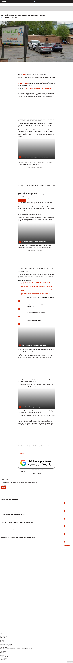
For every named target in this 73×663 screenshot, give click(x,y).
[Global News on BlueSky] (60, 632)
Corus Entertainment (4, 658)
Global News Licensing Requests (7, 645)
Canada (2, 12)
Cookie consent (3, 647)
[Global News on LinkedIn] (8, 632)
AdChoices (70, 662)
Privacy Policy (34, 203)
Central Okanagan (39, 82)
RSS (1, 639)
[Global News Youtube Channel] (43, 623)
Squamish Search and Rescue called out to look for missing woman (36, 286)
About (1, 633)
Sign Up (3, 487)
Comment (23, 471)
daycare (24, 74)
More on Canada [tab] (22, 280)
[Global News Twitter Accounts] (26, 623)
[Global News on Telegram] (43, 632)
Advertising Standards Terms (6, 656)
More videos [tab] (29, 280)
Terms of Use (3, 654)
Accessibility (2, 659)
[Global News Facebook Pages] (8, 623)
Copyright (2, 652)
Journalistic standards (37, 469)
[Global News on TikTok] (26, 632)
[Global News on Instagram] (60, 623)
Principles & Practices (4, 634)
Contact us (2, 637)
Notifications (3, 641)
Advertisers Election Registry (6, 644)
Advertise (2, 655)
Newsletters (2, 640)
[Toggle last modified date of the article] (17, 19)
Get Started (22, 200)
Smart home (2, 643)
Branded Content (3, 636)
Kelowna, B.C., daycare (23, 83)
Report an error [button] (37, 473)
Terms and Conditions (23, 203)
